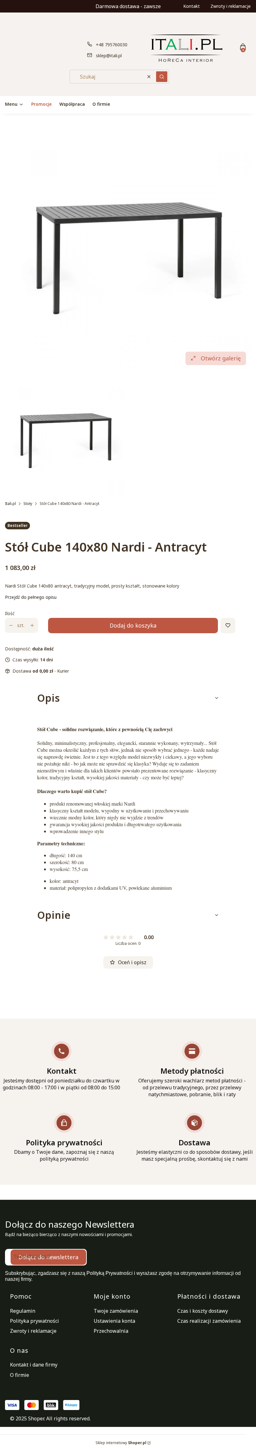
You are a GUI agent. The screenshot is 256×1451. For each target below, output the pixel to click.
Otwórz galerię (221, 358)
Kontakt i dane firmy (33, 1364)
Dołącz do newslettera (48, 1257)
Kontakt (191, 6)
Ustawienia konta (114, 1320)
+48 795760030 (111, 45)
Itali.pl (10, 503)
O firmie (19, 1375)
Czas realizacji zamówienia (209, 1320)
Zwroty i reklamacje (230, 6)
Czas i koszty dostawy (202, 1310)
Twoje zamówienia (116, 1310)
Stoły (27, 503)
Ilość (10, 613)
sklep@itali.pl (109, 56)
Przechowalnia (111, 1330)
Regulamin (22, 1310)
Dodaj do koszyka (133, 625)
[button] (161, 76)
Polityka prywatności (34, 1320)
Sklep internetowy (121, 1442)
